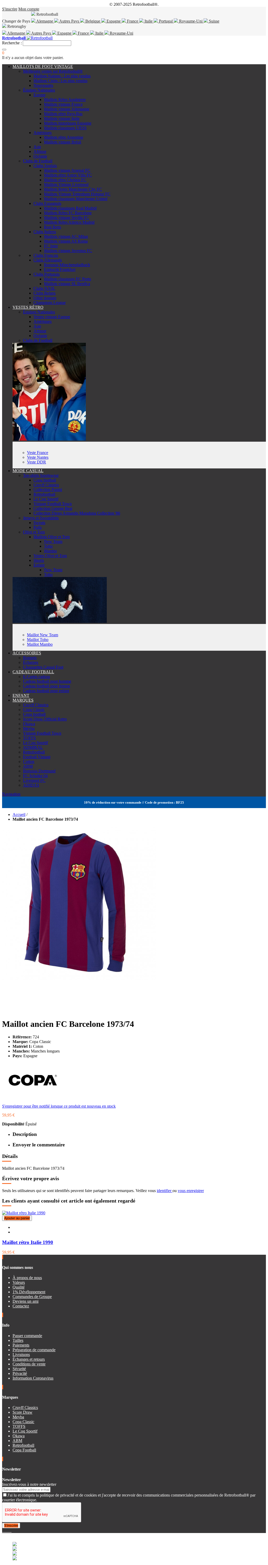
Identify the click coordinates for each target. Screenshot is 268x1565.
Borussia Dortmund (39, 771)
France (132, 21)
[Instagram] (7, 1530)
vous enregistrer (191, 1190)
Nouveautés (43, 85)
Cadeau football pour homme (47, 681)
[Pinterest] (11, 1530)
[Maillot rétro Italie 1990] (23, 1213)
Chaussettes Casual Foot (43, 667)
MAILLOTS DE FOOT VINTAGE (43, 66)
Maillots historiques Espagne (67, 123)
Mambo (50, 551)
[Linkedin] (9, 1530)
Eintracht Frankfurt (59, 269)
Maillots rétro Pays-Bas (63, 113)
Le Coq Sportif (46, 499)
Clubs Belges (44, 293)
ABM (28, 766)
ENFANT (21, 695)
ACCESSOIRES (27, 653)
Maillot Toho (37, 639)
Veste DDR (36, 462)
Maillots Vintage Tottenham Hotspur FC (77, 194)
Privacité (20, 1373)
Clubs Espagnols (47, 203)
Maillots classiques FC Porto (67, 279)
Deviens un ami (25, 1301)
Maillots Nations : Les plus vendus (62, 76)
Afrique (40, 151)
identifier (164, 1190)
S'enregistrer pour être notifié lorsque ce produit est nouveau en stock (59, 1106)
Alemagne (44, 21)
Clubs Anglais (45, 165)
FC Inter (51, 246)
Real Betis (52, 227)
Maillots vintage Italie (62, 118)
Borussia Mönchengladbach (67, 265)
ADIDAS (31, 785)
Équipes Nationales (39, 90)
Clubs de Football (37, 161)
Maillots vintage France (63, 104)
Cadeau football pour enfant (46, 690)
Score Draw (22, 1412)
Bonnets (30, 657)
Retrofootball (44, 494)
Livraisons (21, 1354)
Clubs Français (46, 255)
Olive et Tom (34, 532)
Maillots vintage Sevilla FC (66, 217)
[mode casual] (60, 621)
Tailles (18, 1340)
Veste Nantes (37, 457)
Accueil (19, 814)
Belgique (92, 21)
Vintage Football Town (53, 503)
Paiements (21, 1345)
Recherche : (12, 43)
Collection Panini (48, 489)
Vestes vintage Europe (52, 316)
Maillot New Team (42, 635)
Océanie (40, 156)
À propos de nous (27, 1277)
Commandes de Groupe (32, 1296)
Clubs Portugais (47, 274)
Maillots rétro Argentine (63, 137)
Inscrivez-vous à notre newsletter (29, 1484)
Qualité (19, 1287)
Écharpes (30, 662)
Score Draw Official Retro (45, 719)
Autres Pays (69, 21)
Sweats (39, 522)
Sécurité (19, 1368)
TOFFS (29, 738)
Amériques (43, 132)
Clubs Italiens (45, 231)
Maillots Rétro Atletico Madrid (69, 222)
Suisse (213, 21)
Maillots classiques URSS (65, 128)
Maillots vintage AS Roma (66, 241)
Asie (37, 147)
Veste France (37, 452)
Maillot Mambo (40, 644)
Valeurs (19, 1282)
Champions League (50, 302)
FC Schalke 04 (35, 775)
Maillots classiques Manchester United (75, 198)
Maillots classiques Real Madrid (70, 208)
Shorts (39, 560)
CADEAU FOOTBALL (33, 672)
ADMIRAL (33, 747)
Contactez (21, 1306)
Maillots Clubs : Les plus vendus (60, 80)
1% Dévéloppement (29, 1292)
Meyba (29, 728)
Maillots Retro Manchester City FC (73, 189)
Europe (40, 95)
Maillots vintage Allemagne (66, 109)
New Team (53, 541)
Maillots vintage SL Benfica (67, 283)
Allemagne (16, 33)
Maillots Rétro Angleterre (65, 99)
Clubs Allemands (48, 260)
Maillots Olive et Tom (52, 537)
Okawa (29, 724)
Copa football (45, 480)
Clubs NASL (44, 288)
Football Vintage (37, 757)
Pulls (38, 527)
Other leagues (45, 298)
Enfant (39, 565)
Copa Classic (34, 709)
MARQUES (23, 700)
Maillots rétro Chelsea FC (65, 180)
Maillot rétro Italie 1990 (27, 1242)
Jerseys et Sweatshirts (41, 518)
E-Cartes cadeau (36, 676)
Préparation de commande (34, 1350)
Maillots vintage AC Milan (66, 236)
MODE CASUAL (28, 470)
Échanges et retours (29, 1359)
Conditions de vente (29, 1364)
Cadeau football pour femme (46, 686)
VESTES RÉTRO (28, 307)
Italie (148, 21)
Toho (48, 546)
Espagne (113, 21)
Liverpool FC (34, 780)
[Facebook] (3, 1530)
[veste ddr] (49, 439)
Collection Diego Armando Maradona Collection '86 (77, 513)
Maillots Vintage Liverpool (66, 184)
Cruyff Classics (46, 485)
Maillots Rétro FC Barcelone (68, 213)
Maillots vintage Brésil (62, 142)
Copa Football (24, 1450)
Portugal (166, 21)
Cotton (28, 761)
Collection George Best (53, 508)
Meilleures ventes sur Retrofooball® (53, 71)
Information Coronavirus (33, 1378)
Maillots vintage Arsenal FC (67, 170)
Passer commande (27, 1335)
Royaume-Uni (191, 21)
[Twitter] (5, 1530)
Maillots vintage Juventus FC (68, 250)
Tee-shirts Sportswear (41, 475)
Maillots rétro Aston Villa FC (68, 175)
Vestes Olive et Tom (50, 555)
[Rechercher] (4, 49)
